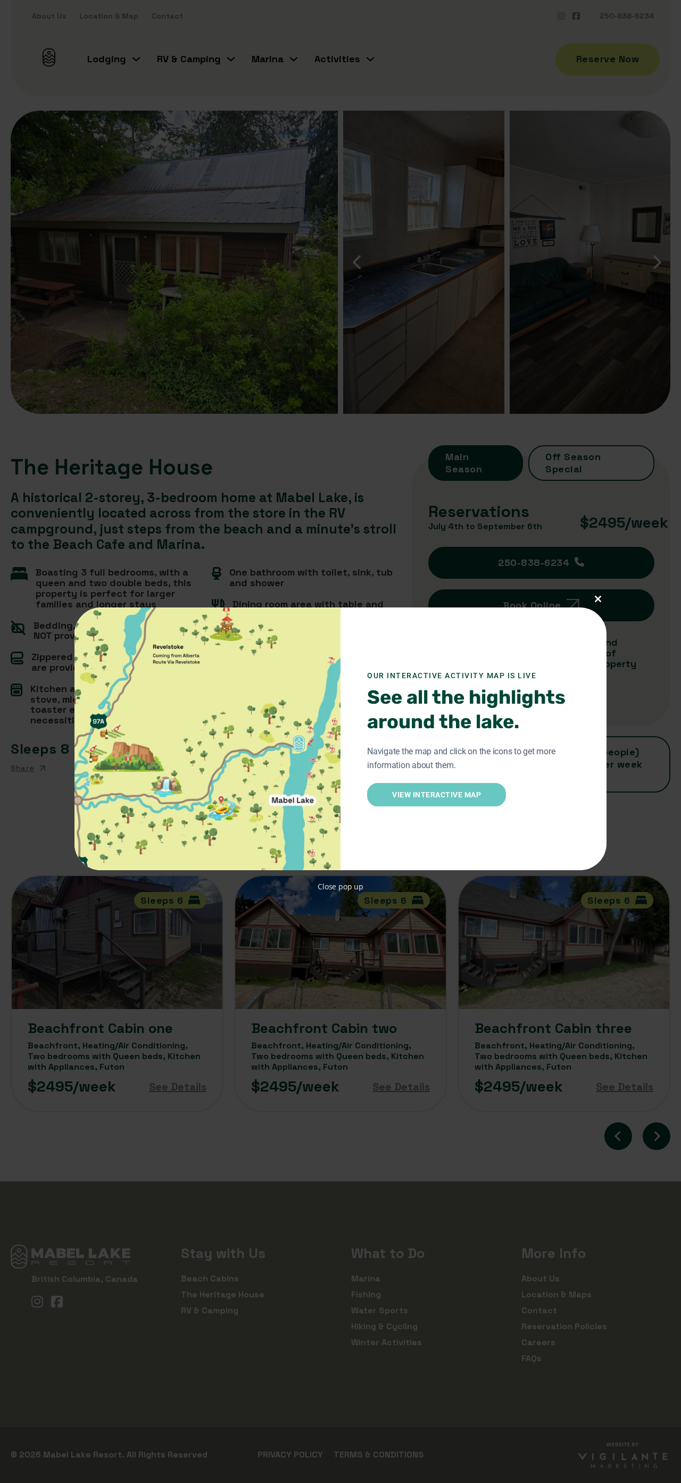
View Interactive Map (436, 794)
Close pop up (340, 886)
